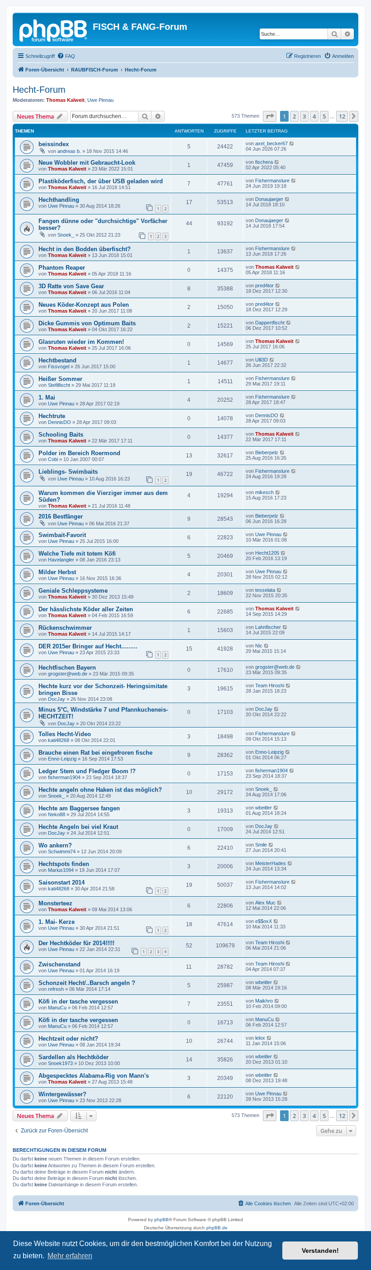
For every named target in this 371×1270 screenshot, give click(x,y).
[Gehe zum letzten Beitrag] (292, 143)
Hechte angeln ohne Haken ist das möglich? (100, 789)
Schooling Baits (60, 434)
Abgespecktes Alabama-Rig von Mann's (93, 1075)
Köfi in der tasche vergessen (78, 1001)
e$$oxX (263, 921)
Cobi (53, 459)
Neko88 (56, 814)
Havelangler (61, 559)
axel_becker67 (271, 143)
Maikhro (264, 1001)
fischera (264, 162)
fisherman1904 (64, 777)
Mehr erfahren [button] (70, 1256)
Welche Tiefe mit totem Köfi (77, 553)
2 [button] (294, 116)
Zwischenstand (59, 964)
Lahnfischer (268, 627)
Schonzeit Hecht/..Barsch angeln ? (86, 983)
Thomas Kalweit (65, 100)
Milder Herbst (57, 572)
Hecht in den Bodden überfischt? (84, 249)
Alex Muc (265, 902)
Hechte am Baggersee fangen (79, 808)
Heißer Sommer (60, 379)
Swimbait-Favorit (62, 535)
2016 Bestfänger (60, 516)
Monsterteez (55, 903)
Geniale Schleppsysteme (73, 590)
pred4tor (264, 285)
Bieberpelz (266, 452)
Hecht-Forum (39, 90)
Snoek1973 (60, 1063)
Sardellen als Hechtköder (73, 1057)
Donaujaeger (269, 199)
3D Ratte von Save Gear (71, 286)
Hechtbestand (57, 360)
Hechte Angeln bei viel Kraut (78, 826)
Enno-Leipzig (62, 758)
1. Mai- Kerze (56, 921)
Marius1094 (61, 870)
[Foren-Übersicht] (54, 29)
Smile (261, 844)
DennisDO (59, 422)
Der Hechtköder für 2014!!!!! (76, 943)
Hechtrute (51, 416)
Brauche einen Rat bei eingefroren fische (95, 752)
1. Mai (46, 397)
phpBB (161, 1219)
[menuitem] (66, 56)
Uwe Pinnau (100, 100)
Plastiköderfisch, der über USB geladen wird (100, 181)
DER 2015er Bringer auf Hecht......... (88, 646)
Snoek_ (65, 235)
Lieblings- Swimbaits (68, 471)
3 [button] (304, 116)
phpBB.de (217, 1227)
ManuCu (57, 1007)
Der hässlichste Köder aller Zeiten (85, 609)
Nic (258, 645)
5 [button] (324, 116)
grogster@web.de (67, 673)
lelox (260, 1038)
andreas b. (69, 151)
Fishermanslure (272, 180)
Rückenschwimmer (65, 627)
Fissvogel (58, 366)
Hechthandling (58, 199)
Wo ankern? (55, 845)
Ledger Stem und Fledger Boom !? (87, 771)
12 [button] (342, 116)
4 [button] (314, 116)
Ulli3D (261, 359)
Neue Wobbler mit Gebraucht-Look (86, 162)
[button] (269, 116)
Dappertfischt (270, 322)
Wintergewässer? (62, 1094)
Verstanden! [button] (320, 1250)
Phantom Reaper (61, 267)
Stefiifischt (59, 385)
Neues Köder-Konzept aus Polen (83, 304)
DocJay (56, 699)
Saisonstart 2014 (61, 882)
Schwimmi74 (62, 851)
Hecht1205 (267, 553)
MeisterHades (270, 863)
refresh (56, 989)
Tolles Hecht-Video (64, 734)
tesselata (265, 590)
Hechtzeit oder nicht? (68, 1038)
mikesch (264, 492)
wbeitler (263, 807)
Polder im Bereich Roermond (79, 453)
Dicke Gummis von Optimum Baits (87, 323)
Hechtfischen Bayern (67, 667)
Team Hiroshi (269, 685)
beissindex (53, 144)
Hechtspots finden (63, 864)
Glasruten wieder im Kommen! (81, 341)
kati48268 (58, 740)
